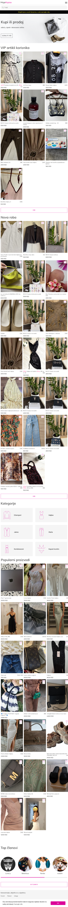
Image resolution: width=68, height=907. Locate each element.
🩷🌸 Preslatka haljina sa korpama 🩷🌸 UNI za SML (33, 487)
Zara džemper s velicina (53, 333)
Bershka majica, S (6, 202)
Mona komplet (28, 832)
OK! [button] (58, 903)
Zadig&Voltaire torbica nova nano (56, 713)
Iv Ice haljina (27, 598)
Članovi (9, 896)
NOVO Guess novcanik (30, 333)
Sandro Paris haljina (52, 598)
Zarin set (3, 675)
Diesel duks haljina (51, 85)
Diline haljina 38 (28, 794)
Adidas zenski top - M (52, 123)
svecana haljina (5, 832)
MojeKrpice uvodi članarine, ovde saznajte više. (34, 12)
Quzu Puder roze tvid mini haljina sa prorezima (11, 255)
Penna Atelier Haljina (7, 754)
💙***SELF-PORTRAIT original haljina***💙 (10, 714)
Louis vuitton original (30, 675)
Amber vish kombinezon (31, 713)
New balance (28, 636)
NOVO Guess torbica (52, 254)
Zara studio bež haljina (29, 162)
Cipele (3, 333)
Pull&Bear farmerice (29, 448)
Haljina (49, 675)
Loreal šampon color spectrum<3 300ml (32, 123)
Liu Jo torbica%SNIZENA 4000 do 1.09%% (10, 294)
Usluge (16, 896)
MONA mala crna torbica (8, 794)
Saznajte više (6, 35)
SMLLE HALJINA (5, 636)
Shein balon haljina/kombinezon (10, 410)
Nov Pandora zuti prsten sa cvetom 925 (56, 294)
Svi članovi (34, 884)
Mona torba (27, 754)
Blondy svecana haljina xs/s (55, 636)
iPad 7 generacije (6, 598)
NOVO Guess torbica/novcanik (10, 123)
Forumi (3, 896)
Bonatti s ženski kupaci (7, 448)
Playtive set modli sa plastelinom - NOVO (55, 163)
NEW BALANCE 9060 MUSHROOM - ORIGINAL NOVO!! (57, 754)
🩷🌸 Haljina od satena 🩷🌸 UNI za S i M (33, 372)
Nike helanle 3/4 (5, 162)
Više (34, 210)
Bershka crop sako (28, 254)
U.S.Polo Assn (27, 85)
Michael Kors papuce (53, 794)
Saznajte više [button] (18, 904)
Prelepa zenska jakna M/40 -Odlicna (11, 486)
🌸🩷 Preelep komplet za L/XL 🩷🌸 (11, 85)
